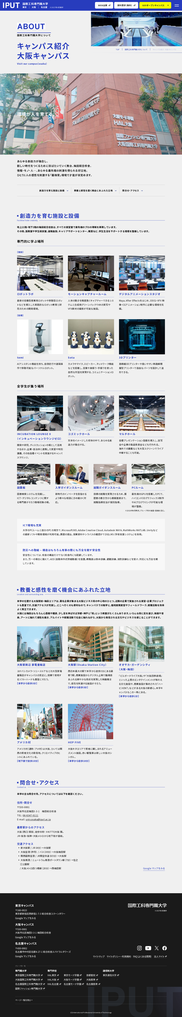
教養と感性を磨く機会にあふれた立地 (93, 190)
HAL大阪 (51, 979)
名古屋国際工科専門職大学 (29, 984)
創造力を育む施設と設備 (52, 190)
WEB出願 (102, 5)
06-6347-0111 (30, 815)
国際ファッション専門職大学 (29, 988)
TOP (117, 49)
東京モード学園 (71, 975)
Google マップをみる (154, 868)
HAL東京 (51, 975)
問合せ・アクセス (130, 190)
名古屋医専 (92, 984)
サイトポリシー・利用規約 (119, 956)
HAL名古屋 (53, 984)
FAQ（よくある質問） (142, 956)
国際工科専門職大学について (136, 49)
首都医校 (90, 975)
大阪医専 (90, 979)
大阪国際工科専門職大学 (27, 979)
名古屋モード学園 (72, 984)
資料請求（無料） (125, 5)
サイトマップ (99, 956)
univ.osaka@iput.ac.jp (38, 819)
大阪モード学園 (71, 979)
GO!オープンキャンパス (153, 5)
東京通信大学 (109, 975)
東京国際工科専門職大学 (27, 975)
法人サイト (159, 956)
